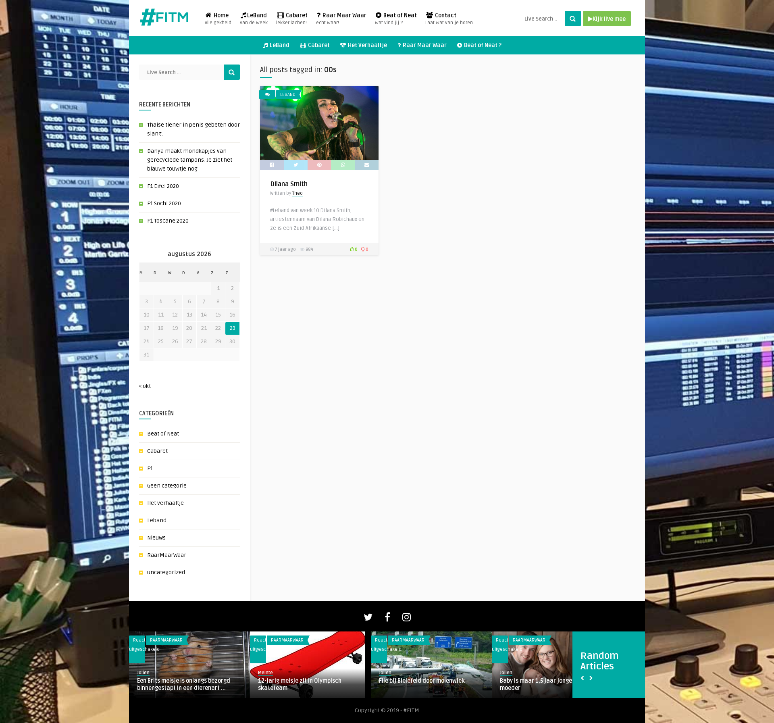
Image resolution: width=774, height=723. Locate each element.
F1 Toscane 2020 (168, 220)
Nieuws (156, 537)
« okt (145, 386)
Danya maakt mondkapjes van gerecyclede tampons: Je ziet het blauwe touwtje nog (189, 160)
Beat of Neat (396, 19)
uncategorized (166, 572)
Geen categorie (167, 485)
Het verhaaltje (165, 503)
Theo (297, 193)
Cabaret (292, 19)
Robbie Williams (279, 680)
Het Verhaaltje (367, 45)
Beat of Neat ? (482, 45)
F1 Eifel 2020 (163, 186)
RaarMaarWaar (166, 555)
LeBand (254, 19)
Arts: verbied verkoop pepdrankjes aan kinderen (188, 684)
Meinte (144, 672)
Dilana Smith (289, 184)
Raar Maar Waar (341, 19)
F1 (150, 468)
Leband (156, 520)
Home (218, 19)
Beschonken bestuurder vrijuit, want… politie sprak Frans (429, 684)
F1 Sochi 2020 (164, 203)
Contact (449, 19)
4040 (507, 680)
